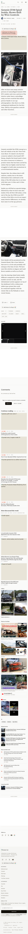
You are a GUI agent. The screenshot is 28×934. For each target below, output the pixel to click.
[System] (22, 2)
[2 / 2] (11, 341)
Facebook (11, 311)
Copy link (4, 316)
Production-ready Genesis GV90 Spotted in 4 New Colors (9, 433)
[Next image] (25, 331)
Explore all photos (5, 617)
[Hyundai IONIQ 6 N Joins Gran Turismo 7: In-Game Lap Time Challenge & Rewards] (7, 609)
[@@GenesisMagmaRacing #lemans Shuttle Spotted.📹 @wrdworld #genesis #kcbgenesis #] (14, 708)
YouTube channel (5, 878)
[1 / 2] (4, 341)
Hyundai (3, 883)
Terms (7, 914)
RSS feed (3, 873)
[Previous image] (2, 331)
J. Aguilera (14, 925)
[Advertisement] (14, 130)
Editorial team (4, 869)
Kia (2, 886)
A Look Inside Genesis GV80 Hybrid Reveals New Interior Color (10, 533)
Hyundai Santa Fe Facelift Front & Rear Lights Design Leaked (9, 582)
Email (22, 313)
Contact (3, 871)
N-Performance (4, 895)
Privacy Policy (19, 914)
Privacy (5, 927)
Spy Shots (15, 721)
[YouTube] (11, 835)
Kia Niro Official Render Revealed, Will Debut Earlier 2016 (10, 504)
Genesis (9, 721)
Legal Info (20, 927)
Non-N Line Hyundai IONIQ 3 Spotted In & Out (13, 457)
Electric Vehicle (4, 893)
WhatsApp (4, 313)
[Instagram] (2, 835)
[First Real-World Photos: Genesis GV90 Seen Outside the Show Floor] (20, 596)
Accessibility (7, 929)
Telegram (11, 313)
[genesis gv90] (7, 596)
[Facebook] (5, 835)
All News (7, 6)
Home (2, 6)
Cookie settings (7, 932)
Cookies (10, 927)
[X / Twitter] (8, 835)
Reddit (17, 313)
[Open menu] (25, 2)
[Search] (18, 2)
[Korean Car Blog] (8, 2)
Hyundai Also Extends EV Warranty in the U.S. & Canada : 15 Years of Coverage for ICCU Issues (10, 480)
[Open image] (14, 331)
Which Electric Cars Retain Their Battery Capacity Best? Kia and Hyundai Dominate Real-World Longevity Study (12, 558)
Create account (17, 403)
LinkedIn (17, 311)
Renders (3, 897)
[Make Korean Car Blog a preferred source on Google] (14, 835)
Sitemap (3, 876)
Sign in (8, 403)
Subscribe (14, 911)
